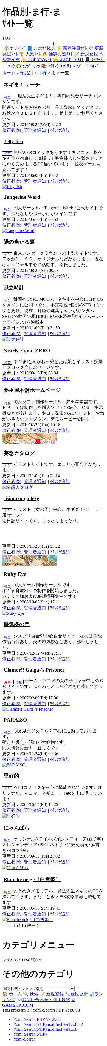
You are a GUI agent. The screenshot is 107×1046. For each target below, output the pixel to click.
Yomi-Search (24, 1039)
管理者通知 (35, 130)
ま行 (42, 73)
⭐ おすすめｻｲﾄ (36, 59)
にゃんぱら (17, 828)
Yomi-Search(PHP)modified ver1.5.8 (45, 1029)
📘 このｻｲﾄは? (41, 48)
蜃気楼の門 (17, 624)
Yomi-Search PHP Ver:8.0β (37, 1019)
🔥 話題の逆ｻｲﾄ (57, 54)
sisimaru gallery (21, 498)
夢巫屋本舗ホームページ (32, 390)
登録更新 (79, 994)
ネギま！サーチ (22, 84)
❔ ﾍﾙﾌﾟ (91, 66)
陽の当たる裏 (19, 242)
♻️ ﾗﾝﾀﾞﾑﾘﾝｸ (28, 66)
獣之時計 (14, 288)
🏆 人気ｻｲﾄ (30, 54)
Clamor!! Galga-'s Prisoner (34, 670)
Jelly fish (13, 141)
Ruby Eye (15, 574)
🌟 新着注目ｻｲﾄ (71, 48)
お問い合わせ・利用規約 (46, 999)
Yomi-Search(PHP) (30, 1034)
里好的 (11, 776)
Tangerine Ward (22, 197)
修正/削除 (11, 130)
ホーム (8, 73)
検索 (34, 994)
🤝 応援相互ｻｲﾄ (68, 59)
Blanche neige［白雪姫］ (32, 879)
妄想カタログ (19, 453)
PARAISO (15, 720)
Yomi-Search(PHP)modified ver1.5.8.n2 (48, 1024)
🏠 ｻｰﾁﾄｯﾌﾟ (15, 48)
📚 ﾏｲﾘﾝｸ (50, 66)
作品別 (26, 73)
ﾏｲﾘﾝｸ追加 (60, 130)
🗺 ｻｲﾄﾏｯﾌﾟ (71, 66)
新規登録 (55, 994)
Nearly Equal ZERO (27, 350)
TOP (6, 38)
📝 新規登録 (86, 54)
